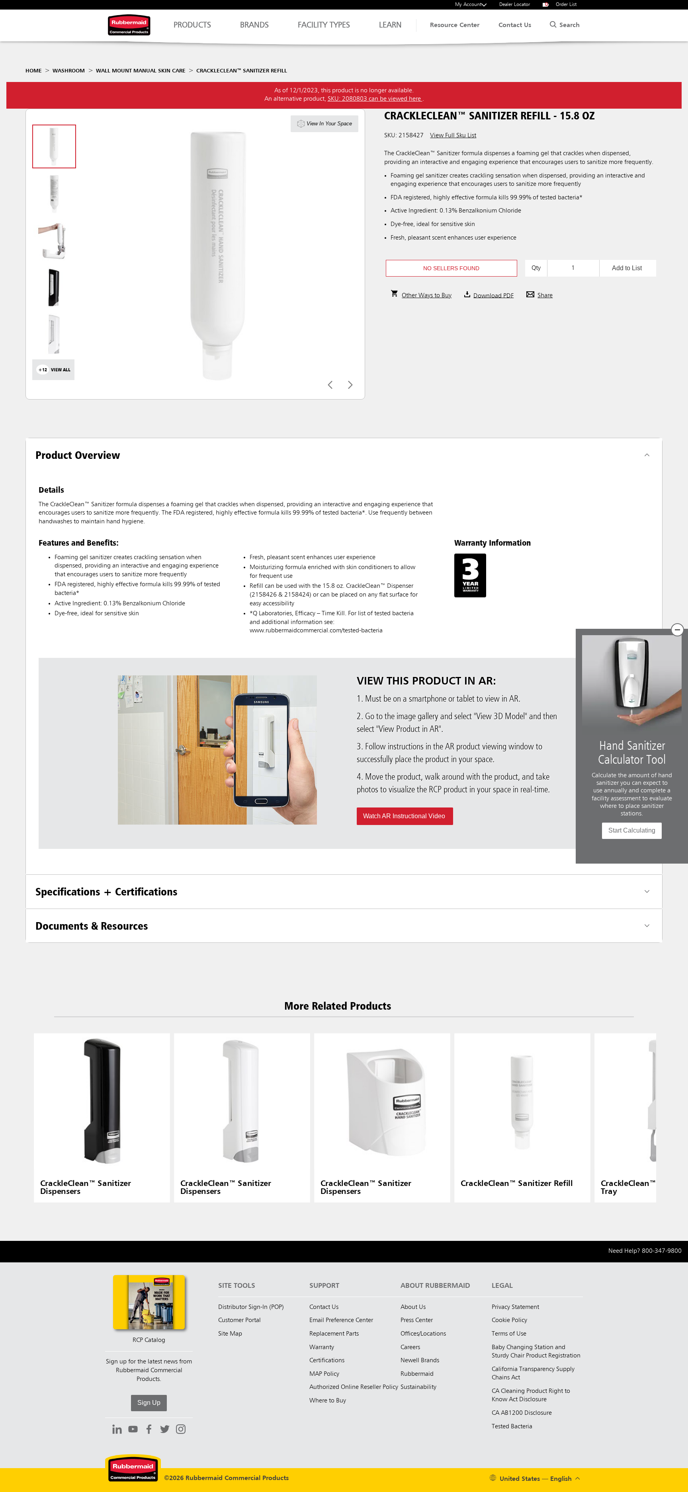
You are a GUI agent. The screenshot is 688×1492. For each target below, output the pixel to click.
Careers (410, 1347)
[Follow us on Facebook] (149, 1430)
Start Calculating (631, 830)
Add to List (627, 268)
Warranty (321, 1347)
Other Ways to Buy (427, 296)
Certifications (326, 1360)
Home (33, 71)
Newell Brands (420, 1360)
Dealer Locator (514, 4)
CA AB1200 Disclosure (522, 1413)
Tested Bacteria (512, 1427)
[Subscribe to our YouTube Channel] (133, 1430)
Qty (536, 268)
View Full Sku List (453, 136)
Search (568, 25)
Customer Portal (239, 1320)
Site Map (230, 1334)
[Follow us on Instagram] (181, 1430)
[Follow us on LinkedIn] (117, 1430)
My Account (468, 4)
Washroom (69, 71)
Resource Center (454, 25)
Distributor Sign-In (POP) (251, 1307)
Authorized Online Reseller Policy (353, 1387)
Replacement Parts (334, 1334)
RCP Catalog (149, 1340)
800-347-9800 (662, 1251)
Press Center (417, 1320)
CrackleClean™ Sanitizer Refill (241, 71)
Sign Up (148, 1402)
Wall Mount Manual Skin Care (141, 71)
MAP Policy (324, 1374)
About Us (413, 1307)
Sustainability (418, 1387)
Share (545, 296)
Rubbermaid (417, 1374)
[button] (451, 268)
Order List (561, 4)
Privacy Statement (515, 1307)
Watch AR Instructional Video (405, 816)
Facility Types (324, 25)
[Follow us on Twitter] (165, 1430)
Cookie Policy (509, 1320)
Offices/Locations (423, 1334)
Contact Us (514, 25)
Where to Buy (327, 1401)
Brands (254, 25)
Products (192, 25)
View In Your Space (329, 124)
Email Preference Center (341, 1320)
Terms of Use (509, 1334)
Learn (390, 25)
